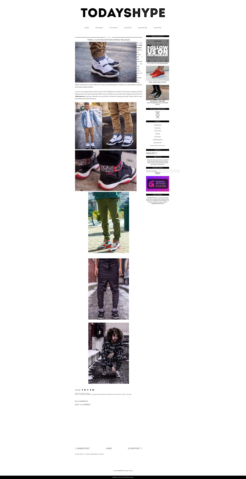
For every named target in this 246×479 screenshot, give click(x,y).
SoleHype (157, 136)
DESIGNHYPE (142, 27)
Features (99, 27)
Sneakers (110, 394)
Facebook (157, 114)
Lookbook (95, 394)
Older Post (134, 448)
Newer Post (83, 448)
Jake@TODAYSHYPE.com (157, 203)
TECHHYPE (157, 27)
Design (157, 134)
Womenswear (157, 139)
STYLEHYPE (114, 27)
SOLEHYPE (127, 27)
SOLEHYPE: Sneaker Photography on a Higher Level (157, 102)
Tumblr (157, 116)
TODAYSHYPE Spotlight (157, 145)
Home (87, 27)
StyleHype (157, 131)
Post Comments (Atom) (95, 454)
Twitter (157, 113)
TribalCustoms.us (80, 96)
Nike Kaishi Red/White (157, 82)
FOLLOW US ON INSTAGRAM (157, 63)
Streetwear (117, 394)
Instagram (157, 111)
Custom (82, 394)
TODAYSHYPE (120, 470)
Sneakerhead (103, 394)
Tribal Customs (126, 394)
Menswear (157, 125)
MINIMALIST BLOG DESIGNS (120, 477)
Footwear (88, 394)
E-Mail (157, 117)
